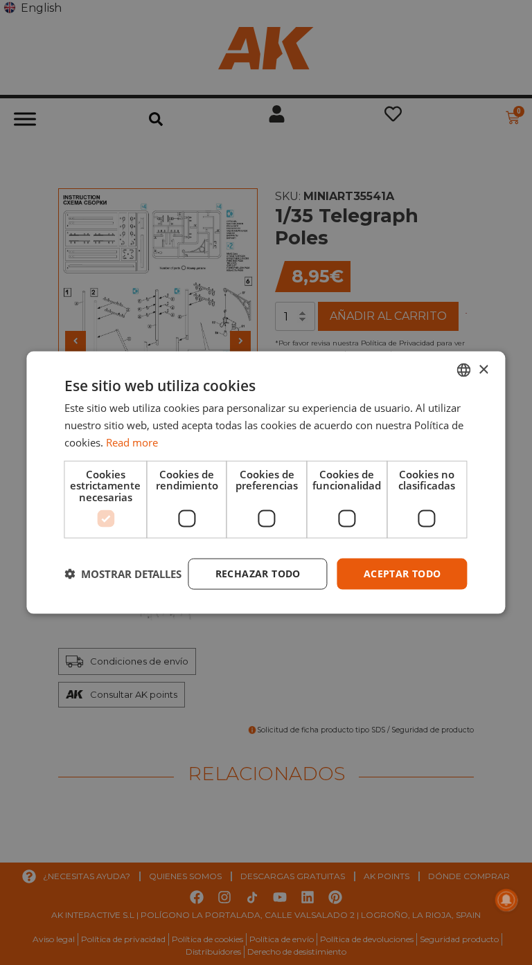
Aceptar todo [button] (402, 573)
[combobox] (464, 370)
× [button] (483, 369)
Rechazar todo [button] (258, 573)
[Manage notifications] (506, 900)
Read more (132, 442)
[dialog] (265, 483)
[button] (122, 573)
